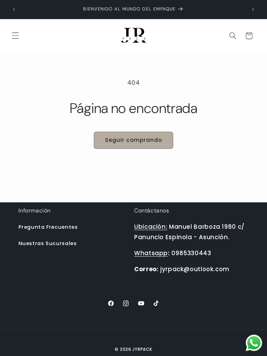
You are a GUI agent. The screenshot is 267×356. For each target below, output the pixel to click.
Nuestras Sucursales (47, 243)
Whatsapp (151, 253)
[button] (15, 36)
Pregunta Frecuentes (48, 227)
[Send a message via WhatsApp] (254, 343)
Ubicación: (150, 226)
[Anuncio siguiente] (253, 9)
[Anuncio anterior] (14, 9)
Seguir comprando (133, 140)
